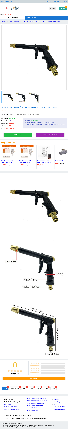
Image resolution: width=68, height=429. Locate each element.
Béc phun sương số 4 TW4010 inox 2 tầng (7, 161)
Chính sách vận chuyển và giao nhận (36, 398)
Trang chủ (4, 21)
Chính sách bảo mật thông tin (35, 405)
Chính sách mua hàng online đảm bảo (37, 400)
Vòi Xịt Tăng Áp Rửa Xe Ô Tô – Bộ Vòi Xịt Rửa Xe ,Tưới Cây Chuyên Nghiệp (41, 21)
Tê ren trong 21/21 (42, 160)
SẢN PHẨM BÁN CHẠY (32, 17)
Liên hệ (65, 1)
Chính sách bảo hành (32, 410)
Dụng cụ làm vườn (14, 21)
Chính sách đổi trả (32, 408)
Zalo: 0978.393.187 (9, 404)
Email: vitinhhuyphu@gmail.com (12, 409)
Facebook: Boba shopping (10, 406)
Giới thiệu (56, 399)
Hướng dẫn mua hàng (59, 406)
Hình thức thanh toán (59, 409)
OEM (10, 121)
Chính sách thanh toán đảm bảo (35, 403)
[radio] (8, 370)
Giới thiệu (48, 1)
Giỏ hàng (63, 8)
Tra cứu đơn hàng (57, 1)
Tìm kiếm (52, 8)
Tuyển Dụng (57, 402)
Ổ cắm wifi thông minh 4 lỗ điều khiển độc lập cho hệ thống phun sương (26, 162)
